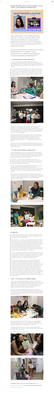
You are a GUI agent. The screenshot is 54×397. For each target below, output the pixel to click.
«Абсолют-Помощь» (16, 387)
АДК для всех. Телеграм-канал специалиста (20, 331)
